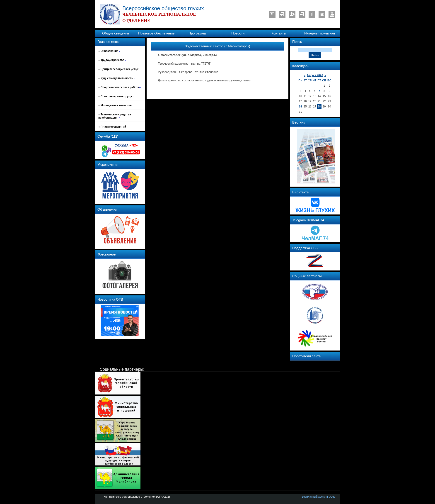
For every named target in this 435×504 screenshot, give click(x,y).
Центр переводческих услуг (119, 69)
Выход (282, 14)
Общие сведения (115, 33)
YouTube (332, 14)
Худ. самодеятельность (117, 78)
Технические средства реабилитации (114, 116)
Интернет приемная (319, 33)
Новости (237, 33)
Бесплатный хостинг (315, 496)
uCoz (332, 496)
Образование (109, 51)
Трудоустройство (112, 60)
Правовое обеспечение (156, 33)
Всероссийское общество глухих (163, 8)
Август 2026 (315, 75)
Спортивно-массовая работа (119, 87)
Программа (197, 33)
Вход (302, 14)
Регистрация (292, 14)
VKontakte (322, 14)
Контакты (278, 33)
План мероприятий (113, 126)
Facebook (312, 14)
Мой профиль (272, 14)
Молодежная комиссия (116, 105)
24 (300, 106)
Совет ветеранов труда (116, 96)
